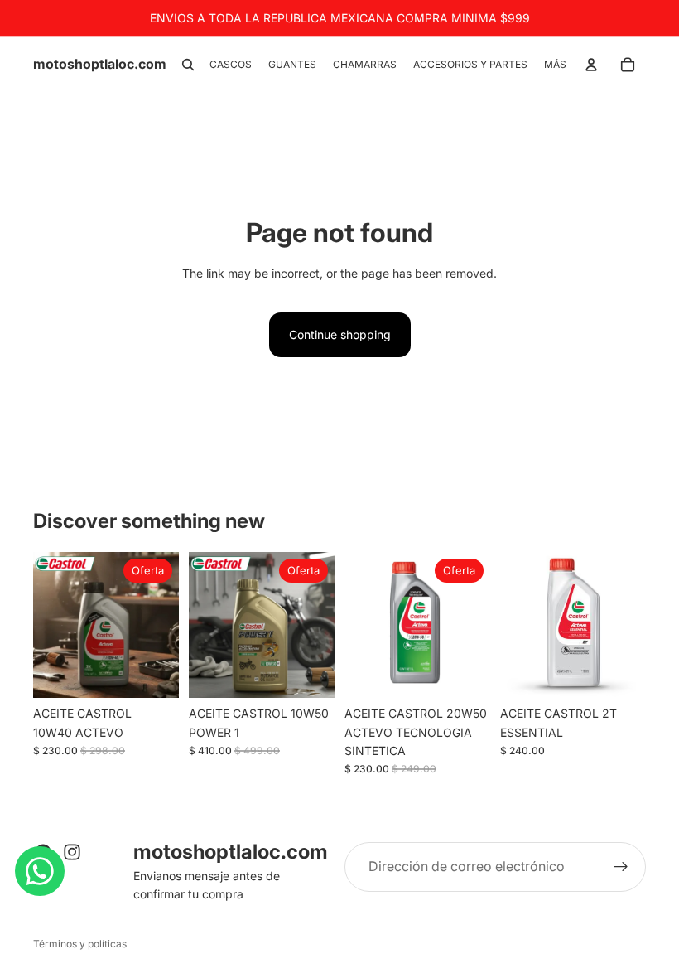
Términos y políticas (80, 943)
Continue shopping (340, 334)
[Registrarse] (621, 867)
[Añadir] (153, 672)
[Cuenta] (591, 64)
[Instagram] (72, 852)
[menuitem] (555, 65)
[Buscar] (188, 64)
